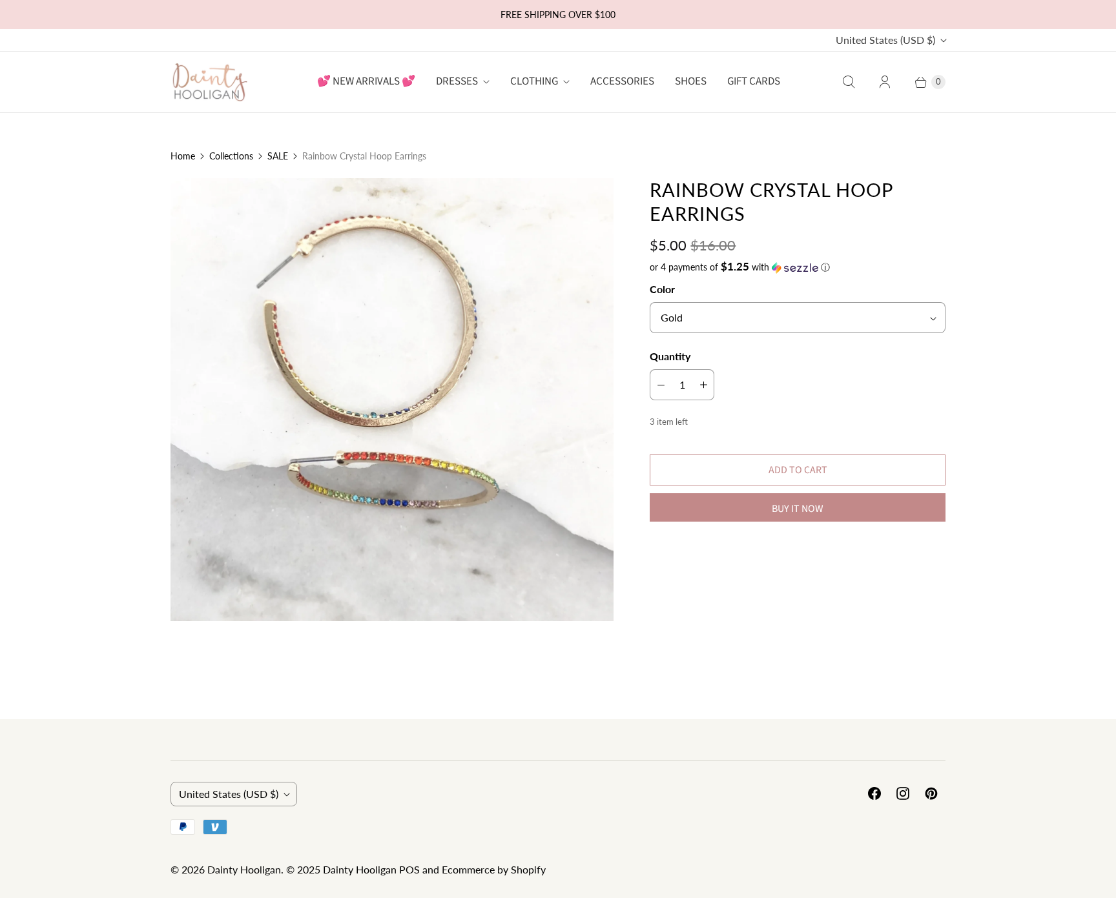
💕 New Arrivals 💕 (366, 81)
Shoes (691, 81)
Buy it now (797, 509)
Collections (231, 155)
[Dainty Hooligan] (209, 81)
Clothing (534, 81)
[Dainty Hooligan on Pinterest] (931, 793)
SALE (277, 155)
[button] (798, 267)
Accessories (622, 81)
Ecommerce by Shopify (494, 869)
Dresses (457, 81)
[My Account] (885, 81)
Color (662, 289)
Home (182, 155)
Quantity (670, 356)
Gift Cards (753, 81)
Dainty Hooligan (244, 869)
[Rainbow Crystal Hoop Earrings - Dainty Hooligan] (392, 399)
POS (409, 869)
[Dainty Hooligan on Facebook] (874, 793)
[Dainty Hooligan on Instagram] (903, 793)
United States (885, 40)
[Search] (849, 81)
